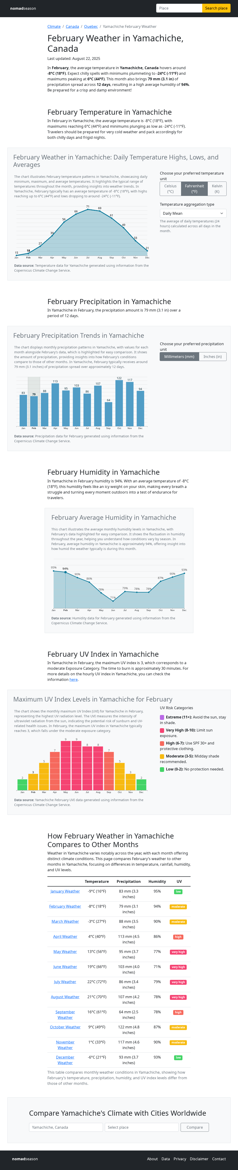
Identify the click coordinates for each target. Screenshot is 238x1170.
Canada (72, 26)
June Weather (65, 966)
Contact (219, 1158)
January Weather (65, 891)
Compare (195, 1127)
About (152, 1158)
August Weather (65, 996)
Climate (54, 26)
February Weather (65, 906)
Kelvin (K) (217, 188)
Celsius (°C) (170, 188)
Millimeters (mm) (179, 356)
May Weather (65, 951)
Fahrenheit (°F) (194, 188)
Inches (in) (213, 356)
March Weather (65, 921)
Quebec (91, 26)
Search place (216, 8)
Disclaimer (199, 1158)
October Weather (65, 1027)
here (73, 679)
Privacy (180, 1158)
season (23, 8)
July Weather (65, 981)
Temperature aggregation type (187, 204)
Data (166, 1158)
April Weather (65, 936)
